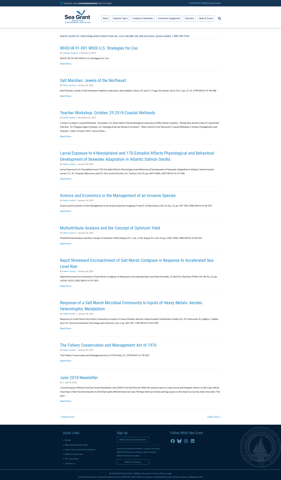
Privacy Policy (159, 473)
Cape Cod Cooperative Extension (80, 449)
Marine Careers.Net (74, 454)
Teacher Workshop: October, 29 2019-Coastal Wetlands (107, 112)
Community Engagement (169, 18)
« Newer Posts (67, 416)
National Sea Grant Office (76, 445)
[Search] (219, 17)
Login (169, 473)
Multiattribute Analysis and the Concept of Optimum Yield (110, 227)
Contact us (70, 463)
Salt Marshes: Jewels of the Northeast (93, 80)
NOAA (68, 440)
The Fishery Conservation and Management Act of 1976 (108, 345)
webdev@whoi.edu (162, 477)
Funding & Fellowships (143, 18)
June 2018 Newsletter (79, 377)
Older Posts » (214, 416)
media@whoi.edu (195, 477)
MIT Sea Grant (71, 458)
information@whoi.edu (108, 477)
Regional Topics (120, 18)
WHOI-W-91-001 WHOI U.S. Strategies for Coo (99, 48)
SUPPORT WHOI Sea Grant (205, 3)
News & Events (206, 18)
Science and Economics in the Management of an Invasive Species (118, 195)
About (105, 18)
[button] (133, 439)
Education (189, 18)
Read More (65, 63)
